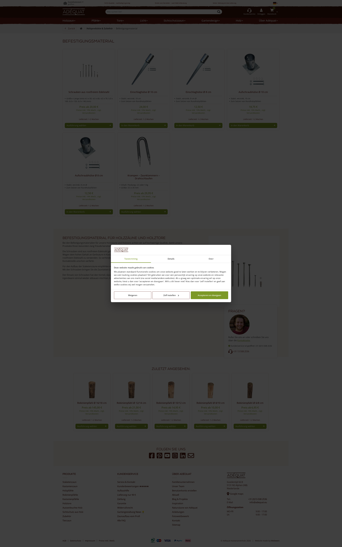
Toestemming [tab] (130, 258)
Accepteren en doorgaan (209, 295)
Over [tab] (211, 258)
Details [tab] (171, 258)
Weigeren (132, 295)
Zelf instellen (169, 295)
